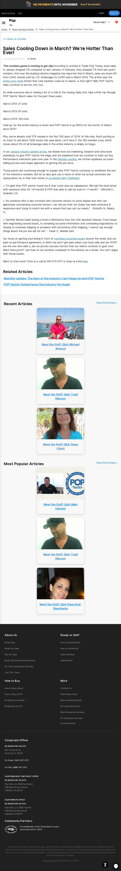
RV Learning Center (70, 706)
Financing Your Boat (14, 700)
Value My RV (66, 660)
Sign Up (114, 13)
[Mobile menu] (3, 22)
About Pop (10, 642)
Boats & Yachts (8, 13)
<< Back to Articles (14, 39)
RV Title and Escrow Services (19, 666)
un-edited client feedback (64, 178)
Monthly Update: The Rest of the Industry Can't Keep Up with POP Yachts (54, 278)
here (85, 261)
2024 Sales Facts (69, 694)
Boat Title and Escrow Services (20, 660)
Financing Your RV (14, 706)
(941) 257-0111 (22, 760)
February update (67, 159)
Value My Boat (67, 654)
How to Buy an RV (13, 694)
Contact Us (66, 688)
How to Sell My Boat (70, 642)
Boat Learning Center (23, 29)
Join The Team (12, 672)
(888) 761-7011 (20, 767)
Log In (101, 13)
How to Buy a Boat (14, 688)
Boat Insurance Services (72, 712)
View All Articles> (106, 302)
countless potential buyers (69, 238)
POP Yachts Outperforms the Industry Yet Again (37, 284)
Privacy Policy (49, 860)
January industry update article (28, 151)
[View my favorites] (116, 22)
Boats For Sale (12, 648)
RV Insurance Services (71, 718)
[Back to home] (12, 22)
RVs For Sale (11, 654)
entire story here (12, 81)
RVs (20, 13)
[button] (105, 865)
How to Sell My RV (69, 648)
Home (4, 29)
